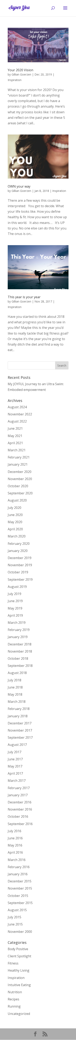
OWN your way (19, 186)
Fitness (13, 963)
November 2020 (20, 479)
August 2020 (17, 500)
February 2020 (19, 543)
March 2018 (17, 701)
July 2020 (14, 507)
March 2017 (17, 780)
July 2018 (14, 680)
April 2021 (15, 443)
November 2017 (20, 730)
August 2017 (17, 744)
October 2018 (18, 658)
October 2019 (18, 572)
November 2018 (20, 651)
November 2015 (20, 888)
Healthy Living (18, 970)
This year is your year (24, 297)
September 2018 (20, 665)
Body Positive (18, 949)
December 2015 (19, 881)
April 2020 (15, 529)
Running (14, 1006)
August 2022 (17, 421)
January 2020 (18, 550)
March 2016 (17, 860)
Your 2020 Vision (20, 70)
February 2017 (19, 788)
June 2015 (15, 924)
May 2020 (15, 522)
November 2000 (20, 931)
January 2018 (18, 716)
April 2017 (15, 773)
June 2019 (15, 601)
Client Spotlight (19, 956)
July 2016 (14, 831)
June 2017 (15, 759)
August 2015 (17, 910)
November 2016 (20, 809)
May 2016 (15, 845)
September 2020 (20, 493)
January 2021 (18, 464)
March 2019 (17, 622)
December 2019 (19, 558)
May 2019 (15, 608)
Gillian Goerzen (21, 74)
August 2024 (17, 407)
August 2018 (17, 673)
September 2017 (20, 737)
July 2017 (14, 752)
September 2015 (20, 903)
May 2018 (15, 694)
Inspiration (14, 80)
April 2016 (15, 852)
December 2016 (19, 802)
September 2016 (20, 824)
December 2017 (19, 723)
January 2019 (18, 637)
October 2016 (18, 816)
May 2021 (15, 436)
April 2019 (15, 615)
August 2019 (17, 586)
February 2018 (19, 708)
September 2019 (20, 579)
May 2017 (15, 766)
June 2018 (15, 687)
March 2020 (17, 536)
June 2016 (15, 838)
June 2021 (15, 428)
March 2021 (17, 450)
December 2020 (19, 471)
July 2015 (14, 917)
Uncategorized (19, 1013)
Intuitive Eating (19, 985)
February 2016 (19, 867)
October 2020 (18, 486)
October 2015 (18, 895)
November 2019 (20, 565)
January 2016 (18, 874)
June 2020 (15, 515)
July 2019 (14, 594)
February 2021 (19, 457)
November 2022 (20, 414)
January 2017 (18, 795)
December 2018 (19, 644)
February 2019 (19, 629)
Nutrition (15, 992)
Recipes (13, 999)
